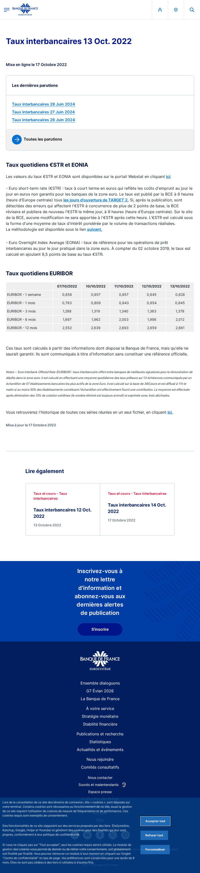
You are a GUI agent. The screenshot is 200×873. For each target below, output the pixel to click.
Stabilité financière (100, 724)
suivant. (94, 229)
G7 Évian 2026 (100, 690)
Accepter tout (155, 821)
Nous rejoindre (100, 759)
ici (168, 176)
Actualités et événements (100, 749)
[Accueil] (100, 660)
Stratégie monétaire (100, 716)
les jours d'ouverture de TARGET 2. (96, 200)
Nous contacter (100, 777)
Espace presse (100, 792)
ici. (170, 412)
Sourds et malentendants (99, 785)
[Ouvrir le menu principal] (7, 10)
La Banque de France (100, 698)
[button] (192, 9)
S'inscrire (100, 629)
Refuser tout (154, 835)
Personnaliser (155, 849)
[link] (100, 104)
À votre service (100, 708)
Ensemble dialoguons (100, 683)
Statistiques (100, 741)
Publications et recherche (100, 733)
